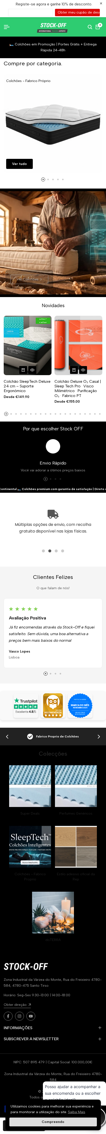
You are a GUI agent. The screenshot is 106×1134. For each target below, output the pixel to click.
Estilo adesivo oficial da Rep (76, 876)
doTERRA (53, 940)
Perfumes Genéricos (75, 813)
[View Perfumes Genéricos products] (76, 786)
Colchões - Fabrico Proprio (30, 876)
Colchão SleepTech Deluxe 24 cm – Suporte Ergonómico (27, 386)
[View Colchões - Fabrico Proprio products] (30, 847)
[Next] (99, 736)
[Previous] (7, 736)
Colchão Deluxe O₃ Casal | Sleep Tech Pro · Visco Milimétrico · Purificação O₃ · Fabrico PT (77, 388)
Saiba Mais (76, 1112)
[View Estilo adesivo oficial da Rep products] (76, 847)
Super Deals (30, 813)
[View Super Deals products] (30, 786)
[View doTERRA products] (53, 912)
